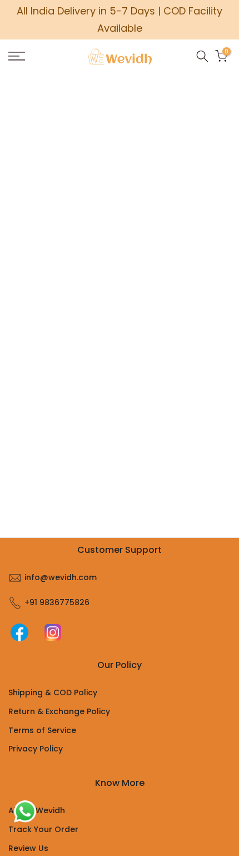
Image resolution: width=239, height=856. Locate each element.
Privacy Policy (35, 748)
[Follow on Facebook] (19, 632)
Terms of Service (42, 730)
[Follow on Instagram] (53, 632)
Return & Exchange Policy (59, 711)
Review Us (28, 848)
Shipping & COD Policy (52, 692)
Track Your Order (43, 829)
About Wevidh (36, 810)
